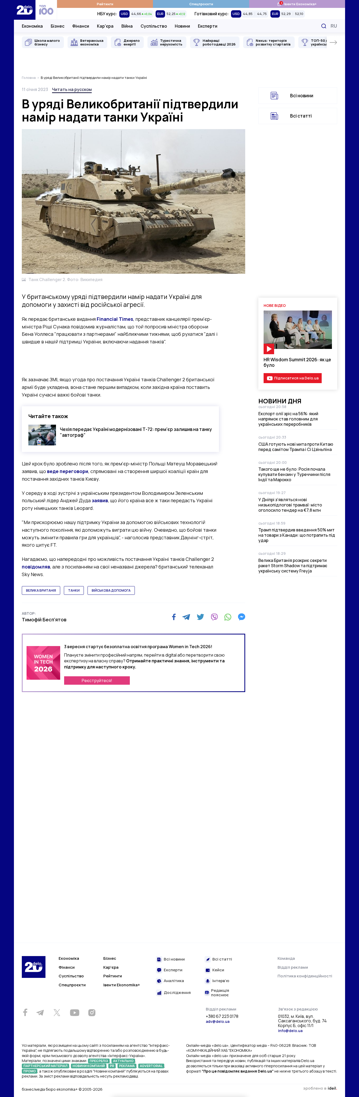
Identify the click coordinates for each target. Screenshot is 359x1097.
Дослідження (177, 993)
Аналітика (174, 981)
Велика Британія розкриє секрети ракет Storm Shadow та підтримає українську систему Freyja (292, 565)
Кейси (218, 970)
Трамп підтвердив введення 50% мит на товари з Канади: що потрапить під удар (296, 535)
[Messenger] (241, 617)
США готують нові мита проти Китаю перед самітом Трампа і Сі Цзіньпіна (295, 446)
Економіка (32, 26)
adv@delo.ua (217, 1021)
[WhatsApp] (228, 617)
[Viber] (214, 617)
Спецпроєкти (201, 4)
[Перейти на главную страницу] (24, 10)
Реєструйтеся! (97, 680)
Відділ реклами (293, 967)
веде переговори (67, 471)
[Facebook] (173, 617)
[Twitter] (200, 617)
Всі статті (301, 116)
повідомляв (36, 566)
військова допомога (111, 590)
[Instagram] (91, 1012)
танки (74, 590)
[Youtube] (74, 1012)
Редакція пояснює (220, 992)
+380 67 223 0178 (222, 1016)
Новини (182, 26)
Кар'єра (105, 26)
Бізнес (57, 26)
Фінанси (80, 26)
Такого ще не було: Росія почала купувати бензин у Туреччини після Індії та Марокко (294, 474)
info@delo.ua (290, 1031)
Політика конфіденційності (305, 976)
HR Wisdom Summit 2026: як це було (297, 362)
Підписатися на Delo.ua (296, 377)
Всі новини (301, 96)
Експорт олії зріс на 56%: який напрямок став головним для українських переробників (288, 419)
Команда (286, 958)
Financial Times (115, 319)
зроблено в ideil (320, 1088)
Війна (127, 26)
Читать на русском (72, 89)
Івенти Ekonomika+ (121, 985)
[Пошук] (324, 26)
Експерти (207, 26)
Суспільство (154, 26)
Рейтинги (105, 4)
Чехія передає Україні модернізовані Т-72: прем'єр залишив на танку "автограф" (136, 432)
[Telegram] (186, 617)
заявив (100, 500)
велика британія (41, 590)
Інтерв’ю (220, 981)
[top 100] (46, 10)
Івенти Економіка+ (297, 4)
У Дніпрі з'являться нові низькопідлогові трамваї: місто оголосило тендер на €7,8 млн (290, 505)
